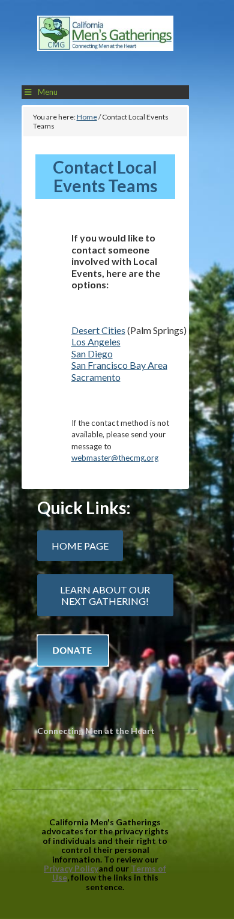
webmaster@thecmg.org (114, 458)
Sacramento (96, 377)
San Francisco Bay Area (119, 365)
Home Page (80, 545)
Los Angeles (96, 341)
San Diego (92, 353)
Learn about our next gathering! (105, 595)
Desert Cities (98, 330)
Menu (48, 92)
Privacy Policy (71, 868)
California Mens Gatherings (105, 46)
